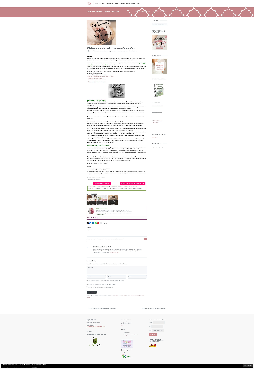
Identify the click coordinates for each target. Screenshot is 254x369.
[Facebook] (89, 217)
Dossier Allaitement (115, 51)
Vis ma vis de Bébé (123, 51)
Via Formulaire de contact (157, 105)
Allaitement (105, 51)
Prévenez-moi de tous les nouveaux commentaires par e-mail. (102, 284)
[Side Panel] (165, 3)
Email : (150, 330)
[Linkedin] (95, 217)
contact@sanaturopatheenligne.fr (130, 335)
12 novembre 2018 (132, 51)
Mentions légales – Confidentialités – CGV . (96, 326)
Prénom (151, 322)
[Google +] (156, 147)
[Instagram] (88, 217)
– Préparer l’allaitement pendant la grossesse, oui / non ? (100, 76)
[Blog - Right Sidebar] (127, 308)
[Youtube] (93, 217)
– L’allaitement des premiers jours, (95, 78)
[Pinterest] (97, 217)
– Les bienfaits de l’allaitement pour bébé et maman (99, 75)
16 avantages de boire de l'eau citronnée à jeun (153, 308)
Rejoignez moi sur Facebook (157, 112)
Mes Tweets (154, 137)
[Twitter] (91, 217)
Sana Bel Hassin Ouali (94, 51)
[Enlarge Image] (101, 32)
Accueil (101, 51)
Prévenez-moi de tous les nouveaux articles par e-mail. (100, 287)
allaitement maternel (110, 239)
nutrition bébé (120, 239)
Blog (110, 51)
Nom (150, 326)
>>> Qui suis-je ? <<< (100, 214)
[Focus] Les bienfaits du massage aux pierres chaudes (102, 308)
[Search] (162, 3)
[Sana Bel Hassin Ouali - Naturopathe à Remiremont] (89, 3)
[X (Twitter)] (165, 147)
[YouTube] (153, 150)
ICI (121, 325)
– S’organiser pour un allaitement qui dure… (97, 81)
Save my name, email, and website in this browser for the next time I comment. (106, 280)
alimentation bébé (91, 239)
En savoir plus (34, 367)
